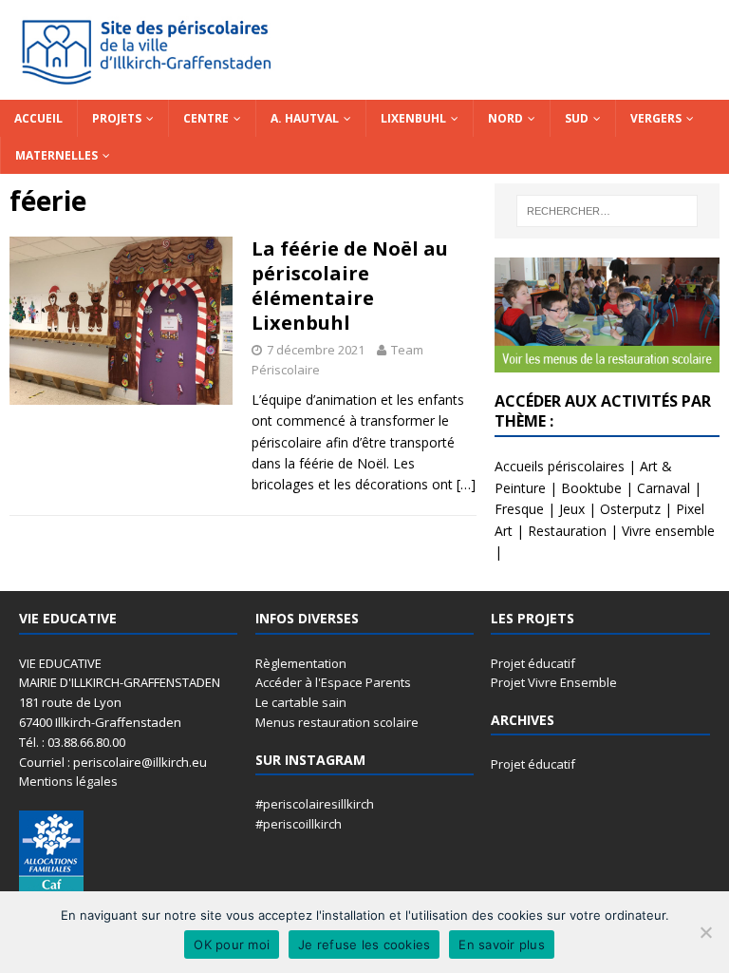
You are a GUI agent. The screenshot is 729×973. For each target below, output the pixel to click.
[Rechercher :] (607, 211)
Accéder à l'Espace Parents (333, 682)
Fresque (519, 509)
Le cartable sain (300, 702)
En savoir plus (501, 944)
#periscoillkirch (298, 823)
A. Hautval (305, 118)
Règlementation (300, 663)
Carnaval (663, 488)
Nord (505, 118)
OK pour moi (232, 944)
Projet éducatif (533, 663)
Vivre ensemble (668, 531)
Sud (577, 118)
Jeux (572, 509)
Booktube (591, 488)
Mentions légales (68, 781)
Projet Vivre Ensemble (554, 682)
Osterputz (630, 509)
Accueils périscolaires (560, 466)
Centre (206, 118)
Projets (116, 118)
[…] (466, 484)
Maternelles (56, 155)
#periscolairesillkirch (314, 803)
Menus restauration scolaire (337, 722)
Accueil (38, 118)
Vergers (656, 118)
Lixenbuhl (413, 118)
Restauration (567, 531)
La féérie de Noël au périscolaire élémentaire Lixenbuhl (350, 285)
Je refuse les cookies (364, 944)
